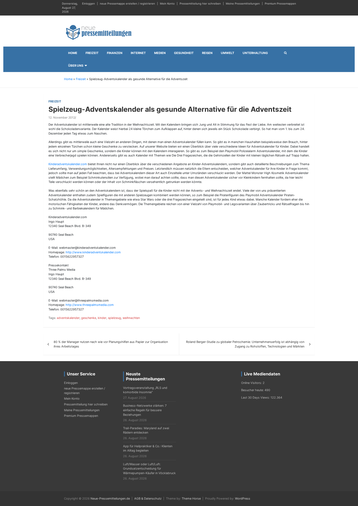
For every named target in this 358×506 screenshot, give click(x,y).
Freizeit (92, 53)
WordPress (242, 498)
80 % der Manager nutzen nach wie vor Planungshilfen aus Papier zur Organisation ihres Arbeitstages (111, 344)
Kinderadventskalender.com (67, 164)
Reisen (207, 53)
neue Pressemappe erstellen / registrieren (127, 3)
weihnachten (131, 318)
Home (72, 53)
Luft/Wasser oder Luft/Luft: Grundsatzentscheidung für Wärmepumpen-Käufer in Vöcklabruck (149, 468)
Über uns (75, 65)
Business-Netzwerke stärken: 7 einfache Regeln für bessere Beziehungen (145, 410)
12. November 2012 (61, 117)
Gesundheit (184, 53)
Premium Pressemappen (280, 3)
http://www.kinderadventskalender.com (93, 252)
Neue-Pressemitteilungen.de (110, 498)
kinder (102, 318)
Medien (160, 53)
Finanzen (114, 53)
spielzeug (114, 318)
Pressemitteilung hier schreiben (200, 3)
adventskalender (68, 318)
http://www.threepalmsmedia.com (90, 304)
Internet (138, 53)
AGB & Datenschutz (148, 498)
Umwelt (227, 53)
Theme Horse (191, 498)
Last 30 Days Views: (256, 397)
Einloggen (88, 3)
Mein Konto (167, 3)
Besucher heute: (253, 390)
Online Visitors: (252, 383)
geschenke (88, 318)
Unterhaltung (255, 53)
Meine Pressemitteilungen (243, 3)
